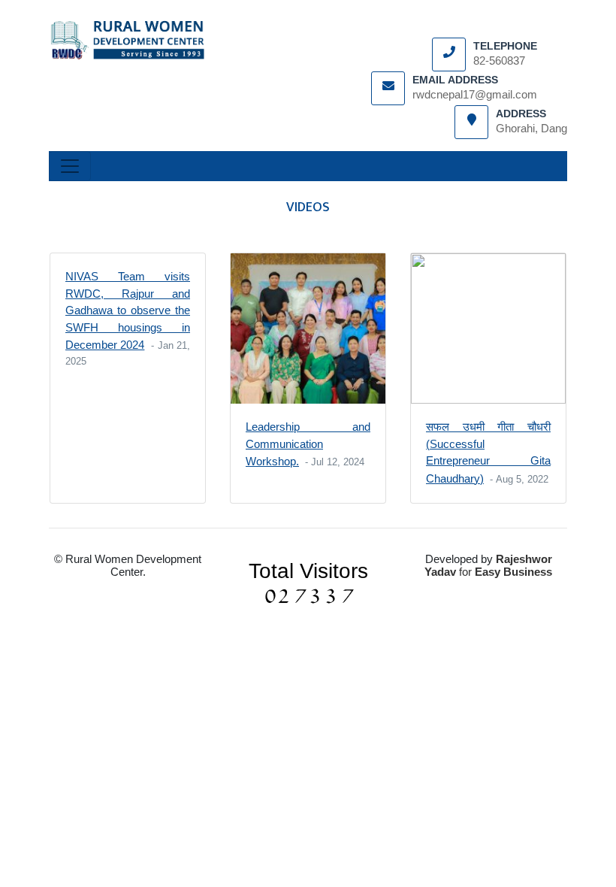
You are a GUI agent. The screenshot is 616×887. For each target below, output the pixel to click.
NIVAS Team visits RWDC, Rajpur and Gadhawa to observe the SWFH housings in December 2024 (127, 310)
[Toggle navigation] (70, 166)
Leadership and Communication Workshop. (308, 444)
